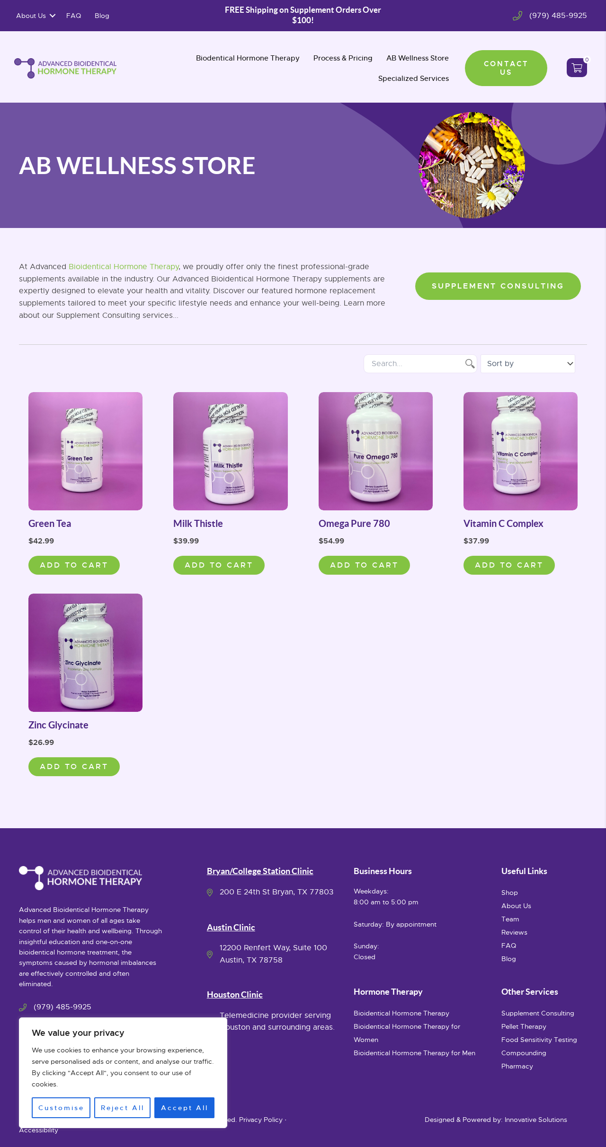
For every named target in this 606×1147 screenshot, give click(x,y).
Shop (509, 892)
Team (510, 919)
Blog (102, 15)
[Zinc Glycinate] (85, 652)
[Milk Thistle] (230, 450)
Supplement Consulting (537, 1013)
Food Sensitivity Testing (539, 1039)
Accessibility (38, 1130)
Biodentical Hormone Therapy (248, 57)
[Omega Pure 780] (376, 450)
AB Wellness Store (417, 57)
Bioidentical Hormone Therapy (123, 266)
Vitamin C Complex (503, 523)
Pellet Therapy (523, 1026)
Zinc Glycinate (58, 724)
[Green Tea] (85, 450)
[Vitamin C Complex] (520, 450)
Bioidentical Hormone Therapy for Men (414, 1053)
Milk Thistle (198, 523)
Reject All (122, 1107)
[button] (52, 16)
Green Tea (49, 523)
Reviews (514, 932)
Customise (61, 1107)
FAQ (73, 15)
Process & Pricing (343, 57)
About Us (31, 15)
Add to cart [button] (74, 565)
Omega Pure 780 (354, 523)
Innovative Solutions (536, 1119)
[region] (123, 1072)
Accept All (184, 1107)
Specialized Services (413, 78)
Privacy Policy (261, 1119)
